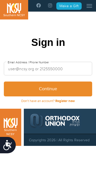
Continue (48, 89)
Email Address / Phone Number (28, 62)
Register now (65, 101)
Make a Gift (69, 6)
